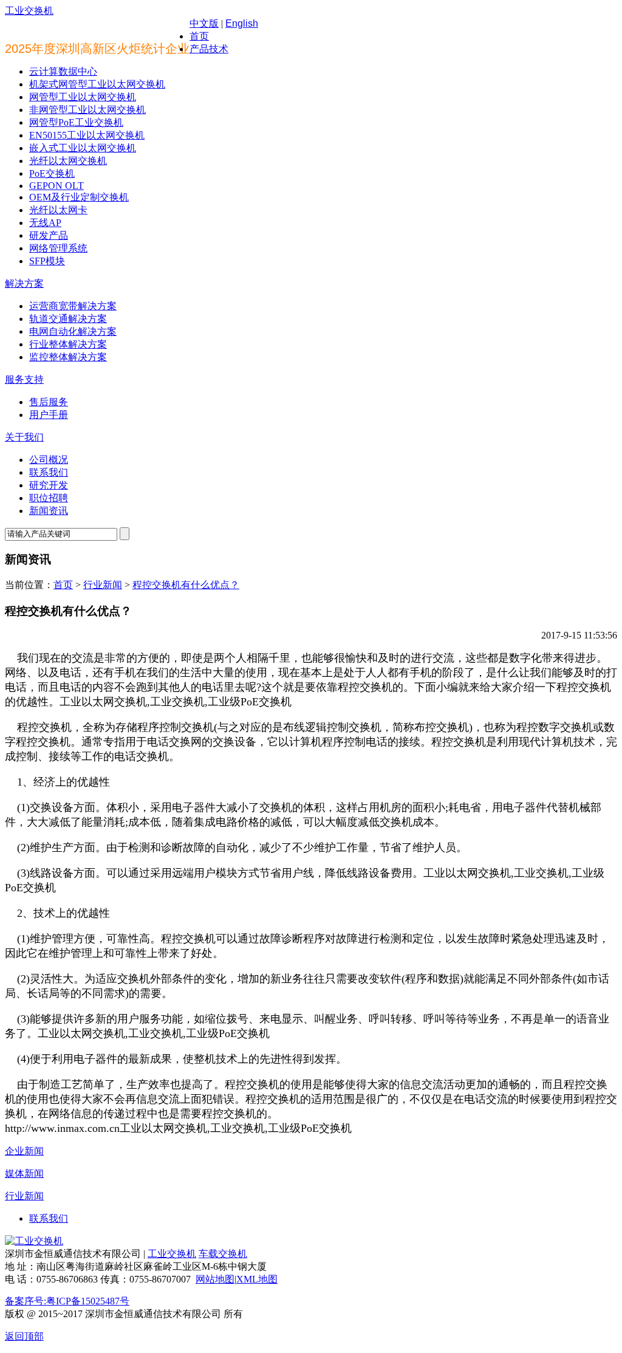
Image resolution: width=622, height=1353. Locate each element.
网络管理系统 (58, 248)
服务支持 (24, 379)
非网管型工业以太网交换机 (87, 109)
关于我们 (24, 437)
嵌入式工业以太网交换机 (82, 148)
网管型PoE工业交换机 (76, 122)
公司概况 (48, 459)
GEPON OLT (56, 185)
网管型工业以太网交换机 (82, 97)
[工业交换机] (34, 1241)
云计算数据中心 (63, 71)
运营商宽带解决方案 (73, 306)
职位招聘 (48, 498)
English (241, 23)
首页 (199, 36)
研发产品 (48, 235)
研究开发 (48, 485)
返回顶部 (24, 1336)
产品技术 (209, 49)
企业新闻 (24, 1151)
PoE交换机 (52, 173)
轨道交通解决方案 (68, 318)
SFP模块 (47, 261)
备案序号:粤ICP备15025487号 (67, 1301)
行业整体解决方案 (68, 344)
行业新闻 (102, 585)
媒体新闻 (24, 1173)
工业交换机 (29, 10)
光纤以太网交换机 (68, 161)
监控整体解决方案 (68, 357)
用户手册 (48, 414)
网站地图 (215, 1279)
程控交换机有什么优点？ (185, 585)
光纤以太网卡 (58, 210)
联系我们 (48, 472)
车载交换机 (223, 1254)
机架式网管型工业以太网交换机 (97, 84)
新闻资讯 (48, 510)
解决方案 (24, 283)
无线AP (45, 223)
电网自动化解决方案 (73, 331)
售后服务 (48, 402)
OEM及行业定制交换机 (79, 197)
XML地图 (257, 1279)
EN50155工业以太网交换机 (87, 135)
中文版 (204, 23)
